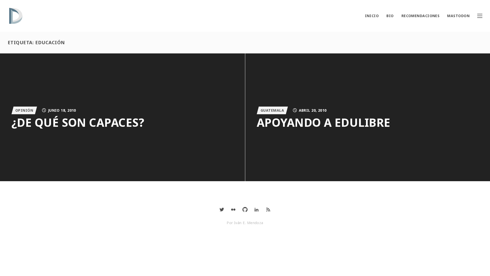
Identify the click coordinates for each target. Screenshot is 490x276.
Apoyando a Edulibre (323, 122)
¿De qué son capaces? (77, 122)
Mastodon (458, 15)
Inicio (372, 15)
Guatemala (272, 110)
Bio (390, 15)
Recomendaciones (420, 15)
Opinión (24, 110)
